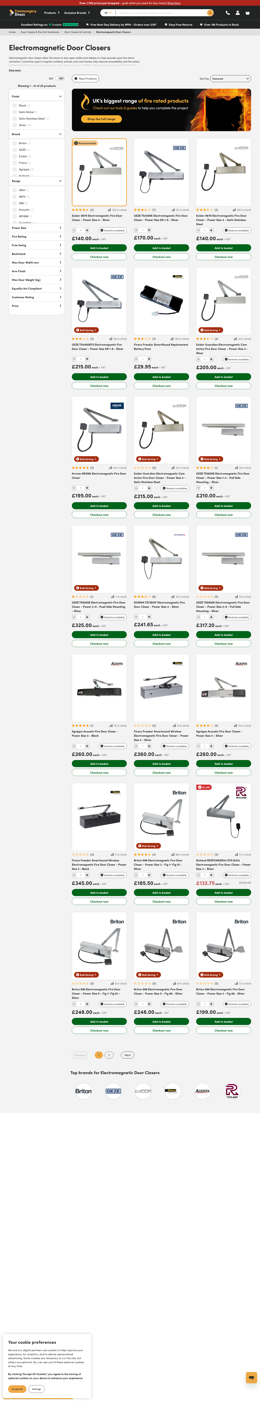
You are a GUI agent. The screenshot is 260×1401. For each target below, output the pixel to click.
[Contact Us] (227, 13)
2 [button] (109, 1055)
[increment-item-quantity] (74, 230)
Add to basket (99, 248)
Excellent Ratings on (34, 24)
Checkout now (99, 257)
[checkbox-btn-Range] (16, 190)
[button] (26, 13)
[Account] (237, 13)
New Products (88, 78)
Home (12, 32)
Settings (36, 1389)
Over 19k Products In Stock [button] (221, 24)
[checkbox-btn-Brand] (16, 143)
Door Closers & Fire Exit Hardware (40, 32)
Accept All (17, 1389)
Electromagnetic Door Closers (113, 32)
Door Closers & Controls (77, 32)
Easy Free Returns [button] (180, 24)
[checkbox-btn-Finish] (16, 105)
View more (15, 70)
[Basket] (247, 13)
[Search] (210, 13)
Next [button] (128, 1055)
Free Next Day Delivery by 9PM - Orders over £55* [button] (124, 24)
